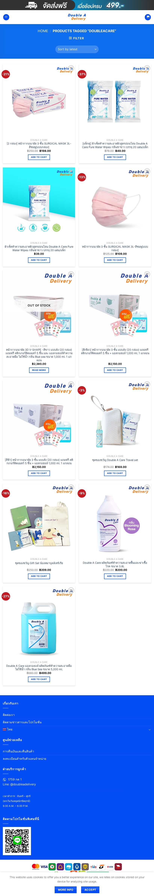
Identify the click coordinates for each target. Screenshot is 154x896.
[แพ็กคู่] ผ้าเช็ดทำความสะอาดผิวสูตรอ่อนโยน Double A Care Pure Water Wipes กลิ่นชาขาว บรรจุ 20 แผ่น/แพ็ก (115, 145)
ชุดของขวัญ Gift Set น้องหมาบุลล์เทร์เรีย (39, 563)
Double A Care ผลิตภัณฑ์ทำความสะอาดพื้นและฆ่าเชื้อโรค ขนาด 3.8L (115, 564)
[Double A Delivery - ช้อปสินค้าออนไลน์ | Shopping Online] (77, 17)
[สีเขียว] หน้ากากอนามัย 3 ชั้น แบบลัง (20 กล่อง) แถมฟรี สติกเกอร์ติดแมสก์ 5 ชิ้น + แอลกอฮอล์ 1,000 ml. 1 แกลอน (115, 351)
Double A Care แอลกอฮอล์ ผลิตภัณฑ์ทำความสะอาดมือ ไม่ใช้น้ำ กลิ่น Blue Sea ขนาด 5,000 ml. (39, 667)
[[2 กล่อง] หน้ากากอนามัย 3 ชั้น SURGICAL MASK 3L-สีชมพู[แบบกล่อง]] (39, 100)
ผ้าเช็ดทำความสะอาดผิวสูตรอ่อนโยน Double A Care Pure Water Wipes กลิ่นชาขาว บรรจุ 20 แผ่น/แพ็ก (39, 248)
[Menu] (6, 17)
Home (43, 31)
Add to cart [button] (39, 157)
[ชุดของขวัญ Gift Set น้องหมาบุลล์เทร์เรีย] (39, 520)
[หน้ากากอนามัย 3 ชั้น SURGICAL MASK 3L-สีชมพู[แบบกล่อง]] (115, 203)
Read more (39, 370)
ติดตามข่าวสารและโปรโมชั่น (22, 722)
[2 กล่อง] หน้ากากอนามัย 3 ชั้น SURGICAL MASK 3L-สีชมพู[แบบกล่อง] (39, 145)
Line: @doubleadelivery (19, 784)
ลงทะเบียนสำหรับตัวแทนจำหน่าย (24, 759)
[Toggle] (149, 729)
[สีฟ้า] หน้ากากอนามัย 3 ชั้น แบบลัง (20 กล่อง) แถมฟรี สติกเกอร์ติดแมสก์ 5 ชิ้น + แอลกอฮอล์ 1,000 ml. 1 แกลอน (39, 461)
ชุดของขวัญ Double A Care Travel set (115, 460)
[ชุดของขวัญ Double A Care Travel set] (115, 416)
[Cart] (148, 17)
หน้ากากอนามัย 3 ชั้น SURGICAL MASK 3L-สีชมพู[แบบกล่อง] (115, 248)
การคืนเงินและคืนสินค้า (18, 751)
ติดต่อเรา (9, 715)
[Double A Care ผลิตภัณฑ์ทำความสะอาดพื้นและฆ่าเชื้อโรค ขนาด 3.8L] (115, 520)
